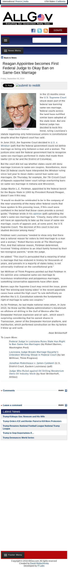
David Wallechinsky (39, 563)
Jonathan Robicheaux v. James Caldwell (31, 363)
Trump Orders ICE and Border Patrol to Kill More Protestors (32, 421)
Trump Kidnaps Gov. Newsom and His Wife (24, 416)
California (60, 1)
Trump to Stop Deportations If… (18, 433)
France (19, 1)
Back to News (10, 58)
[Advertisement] (22, 465)
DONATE (58, 30)
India (26, 1)
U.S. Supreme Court (55, 97)
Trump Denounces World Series (18, 438)
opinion (37, 214)
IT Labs (40, 566)
